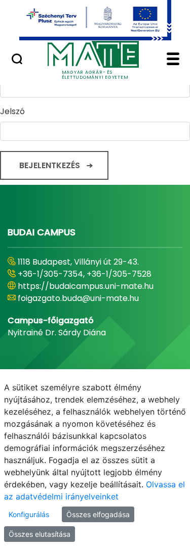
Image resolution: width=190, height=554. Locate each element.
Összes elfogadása (98, 514)
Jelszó (12, 111)
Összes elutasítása (39, 534)
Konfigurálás (29, 514)
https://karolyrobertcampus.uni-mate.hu (84, 292)
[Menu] (173, 60)
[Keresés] (17, 60)
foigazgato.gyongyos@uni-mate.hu (87, 310)
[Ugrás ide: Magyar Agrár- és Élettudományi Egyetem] (95, 20)
